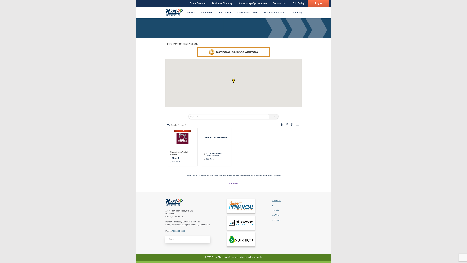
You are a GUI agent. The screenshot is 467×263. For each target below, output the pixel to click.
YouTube (276, 215)
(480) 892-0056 (178, 231)
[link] (241, 206)
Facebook (276, 201)
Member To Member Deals (235, 175)
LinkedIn (275, 210)
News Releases (203, 175)
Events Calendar (214, 175)
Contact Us (265, 175)
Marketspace (248, 175)
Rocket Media (256, 257)
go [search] (274, 116)
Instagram (276, 220)
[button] (198, 3)
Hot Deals (223, 175)
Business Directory (191, 175)
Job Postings (257, 175)
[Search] (207, 239)
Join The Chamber (275, 175)
